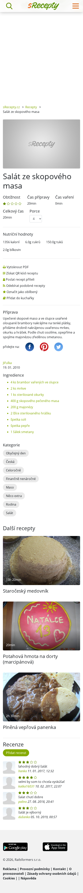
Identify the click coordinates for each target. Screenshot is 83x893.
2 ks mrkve (18, 388)
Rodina (11, 504)
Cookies (9, 878)
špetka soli (18, 419)
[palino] (9, 798)
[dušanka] (9, 813)
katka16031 (26, 786)
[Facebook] (29, 346)
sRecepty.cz (11, 107)
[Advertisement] (41, 55)
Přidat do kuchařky (20, 298)
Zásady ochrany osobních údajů (51, 873)
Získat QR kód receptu (22, 273)
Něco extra (14, 496)
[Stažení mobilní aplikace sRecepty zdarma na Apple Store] (54, 846)
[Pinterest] (44, 346)
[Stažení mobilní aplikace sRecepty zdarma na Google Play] (15, 846)
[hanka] (9, 767)
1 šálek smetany (22, 432)
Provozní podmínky (35, 869)
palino (22, 802)
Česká (10, 462)
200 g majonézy (22, 407)
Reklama (10, 869)
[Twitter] (58, 346)
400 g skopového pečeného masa (35, 401)
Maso (10, 487)
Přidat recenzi (16, 753)
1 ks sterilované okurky (27, 394)
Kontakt (59, 869)
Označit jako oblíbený (22, 292)
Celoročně (13, 470)
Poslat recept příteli (20, 279)
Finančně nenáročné (21, 479)
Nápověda (28, 878)
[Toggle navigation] (75, 6)
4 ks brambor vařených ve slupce (34, 382)
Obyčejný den (16, 453)
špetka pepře (20, 426)
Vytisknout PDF (18, 267)
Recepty (31, 107)
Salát (9, 513)
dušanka (24, 817)
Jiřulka (7, 363)
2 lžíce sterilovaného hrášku (31, 413)
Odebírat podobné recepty (25, 286)
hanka (22, 771)
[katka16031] (9, 783)
